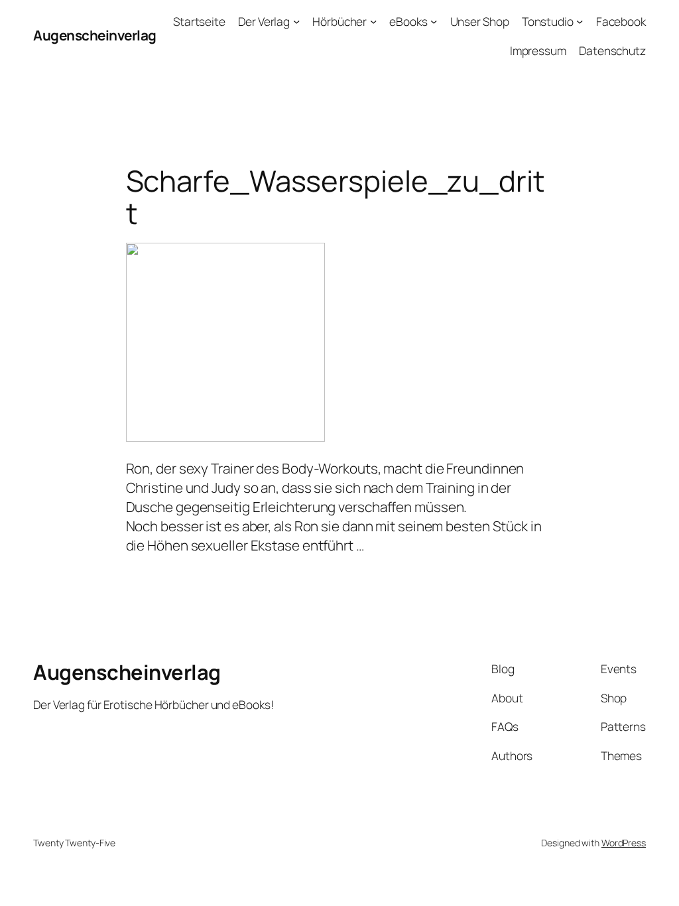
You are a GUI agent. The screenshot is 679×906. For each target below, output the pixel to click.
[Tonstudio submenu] (579, 21)
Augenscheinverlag (94, 35)
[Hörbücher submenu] (373, 21)
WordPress (623, 842)
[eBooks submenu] (433, 21)
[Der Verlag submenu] (296, 21)
